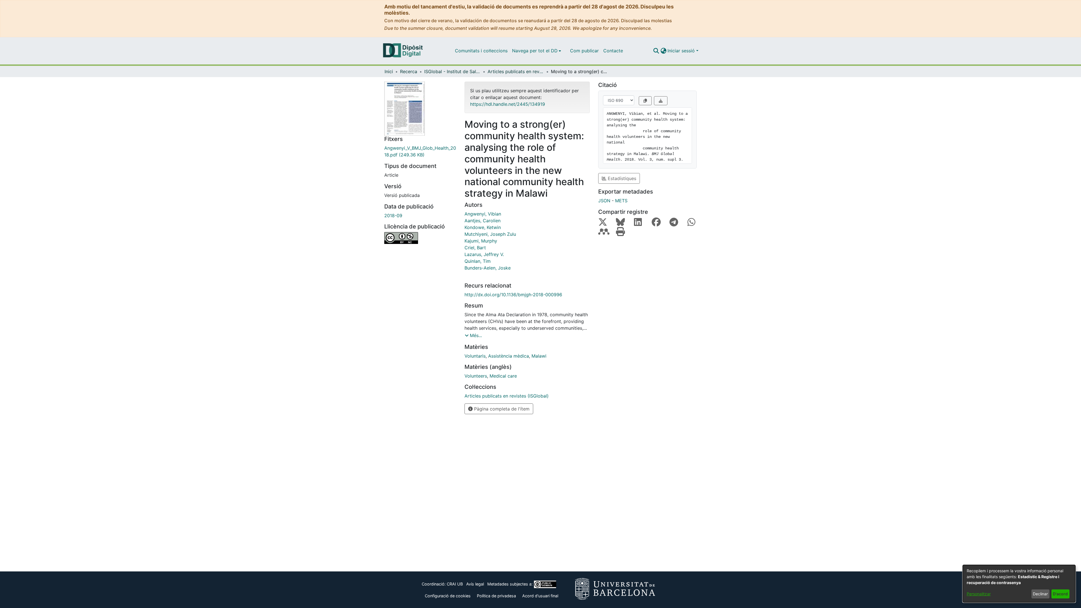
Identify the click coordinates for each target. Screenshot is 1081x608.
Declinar (1040, 593)
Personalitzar (979, 593)
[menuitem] (536, 50)
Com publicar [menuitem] (584, 50)
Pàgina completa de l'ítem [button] (501, 409)
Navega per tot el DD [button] (535, 50)
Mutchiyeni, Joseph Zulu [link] (490, 234)
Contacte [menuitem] (613, 50)
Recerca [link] (408, 71)
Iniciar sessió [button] (681, 50)
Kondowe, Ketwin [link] (482, 227)
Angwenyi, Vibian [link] (482, 214)
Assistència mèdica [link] (508, 356)
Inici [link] (389, 71)
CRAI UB (455, 584)
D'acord (1060, 593)
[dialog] (1019, 583)
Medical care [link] (503, 376)
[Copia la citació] (645, 100)
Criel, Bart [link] (475, 247)
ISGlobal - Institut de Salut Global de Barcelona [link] (452, 71)
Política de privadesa (496, 595)
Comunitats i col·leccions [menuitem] (481, 50)
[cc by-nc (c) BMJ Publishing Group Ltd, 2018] (420, 238)
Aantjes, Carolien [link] (482, 220)
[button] (656, 50)
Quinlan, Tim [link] (477, 261)
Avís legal (475, 584)
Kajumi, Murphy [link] (480, 241)
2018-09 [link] (393, 215)
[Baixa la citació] (660, 100)
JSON (604, 200)
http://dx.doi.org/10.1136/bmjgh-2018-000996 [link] (513, 294)
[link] (420, 151)
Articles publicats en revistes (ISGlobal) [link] (516, 71)
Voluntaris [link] (475, 356)
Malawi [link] (538, 356)
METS (621, 200)
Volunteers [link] (475, 376)
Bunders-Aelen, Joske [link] (487, 268)
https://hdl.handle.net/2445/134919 (507, 104)
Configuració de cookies (448, 595)
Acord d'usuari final (540, 595)
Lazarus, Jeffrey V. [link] (484, 254)
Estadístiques (621, 178)
